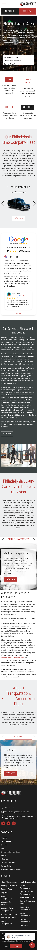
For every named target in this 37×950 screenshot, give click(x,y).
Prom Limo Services (27, 897)
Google (22, 296)
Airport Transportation (9, 882)
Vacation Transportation (25, 914)
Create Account (27, 81)
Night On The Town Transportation (26, 892)
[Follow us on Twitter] (8, 823)
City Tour (4, 892)
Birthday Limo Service (9, 885)
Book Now (27, 11)
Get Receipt (27, 107)
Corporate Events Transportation (7, 909)
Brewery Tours (6, 889)
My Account (9, 11)
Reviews (4, 845)
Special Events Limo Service (27, 902)
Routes (3, 855)
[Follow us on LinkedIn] (14, 823)
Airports (4, 838)
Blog (2, 848)
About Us (4, 859)
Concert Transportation (6, 897)
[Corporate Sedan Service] (28, 3)
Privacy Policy (6, 866)
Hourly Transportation (28, 882)
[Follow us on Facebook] (3, 823)
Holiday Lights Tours (8, 917)
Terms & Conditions (8, 862)
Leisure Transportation (25, 886)
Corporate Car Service (6, 903)
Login (9, 80)
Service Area (6, 841)
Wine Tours (24, 925)
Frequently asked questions (11, 869)
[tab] (16, 313)
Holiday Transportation (6, 922)
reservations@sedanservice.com (16, 812)
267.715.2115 (9, 807)
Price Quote (9, 107)
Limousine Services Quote (10, 852)
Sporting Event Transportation (25, 908)
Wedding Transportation (25, 920)
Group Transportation (9, 914)
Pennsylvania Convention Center (13, 657)
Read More (21, 218)
